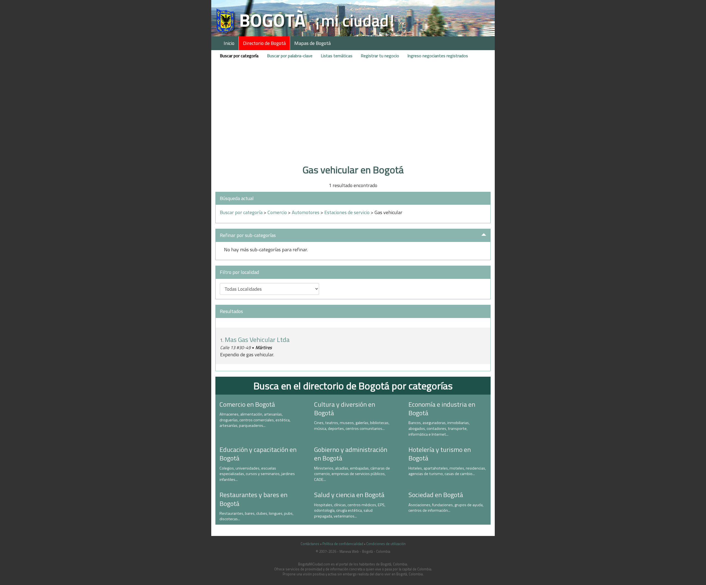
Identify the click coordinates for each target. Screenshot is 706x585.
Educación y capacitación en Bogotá (258, 453)
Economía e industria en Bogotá (441, 408)
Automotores (305, 212)
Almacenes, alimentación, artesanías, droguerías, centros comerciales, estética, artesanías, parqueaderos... (255, 419)
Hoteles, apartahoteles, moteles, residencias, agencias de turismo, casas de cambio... (447, 471)
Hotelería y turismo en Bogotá (439, 453)
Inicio (229, 43)
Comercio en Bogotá (247, 404)
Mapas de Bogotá (312, 43)
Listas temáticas (336, 55)
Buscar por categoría (239, 55)
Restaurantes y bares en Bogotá (253, 499)
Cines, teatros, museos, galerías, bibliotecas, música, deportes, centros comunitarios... (351, 426)
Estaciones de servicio (347, 212)
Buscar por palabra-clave (289, 55)
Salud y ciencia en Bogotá (349, 495)
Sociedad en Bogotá (435, 495)
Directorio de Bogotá (264, 43)
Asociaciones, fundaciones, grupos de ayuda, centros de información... (445, 508)
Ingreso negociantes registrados (437, 55)
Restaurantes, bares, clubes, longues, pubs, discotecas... (256, 516)
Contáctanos (310, 543)
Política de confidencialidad (342, 543)
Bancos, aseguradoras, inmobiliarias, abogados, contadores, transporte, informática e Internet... (439, 428)
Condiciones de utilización (386, 543)
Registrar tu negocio (380, 55)
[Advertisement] (353, 119)
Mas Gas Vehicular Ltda (257, 339)
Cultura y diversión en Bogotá (344, 408)
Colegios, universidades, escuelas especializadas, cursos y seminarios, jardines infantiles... (257, 473)
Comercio (277, 212)
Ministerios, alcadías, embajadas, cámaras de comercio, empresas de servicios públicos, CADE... (352, 473)
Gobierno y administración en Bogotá (350, 453)
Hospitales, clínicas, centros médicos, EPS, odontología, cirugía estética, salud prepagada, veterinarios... (349, 510)
